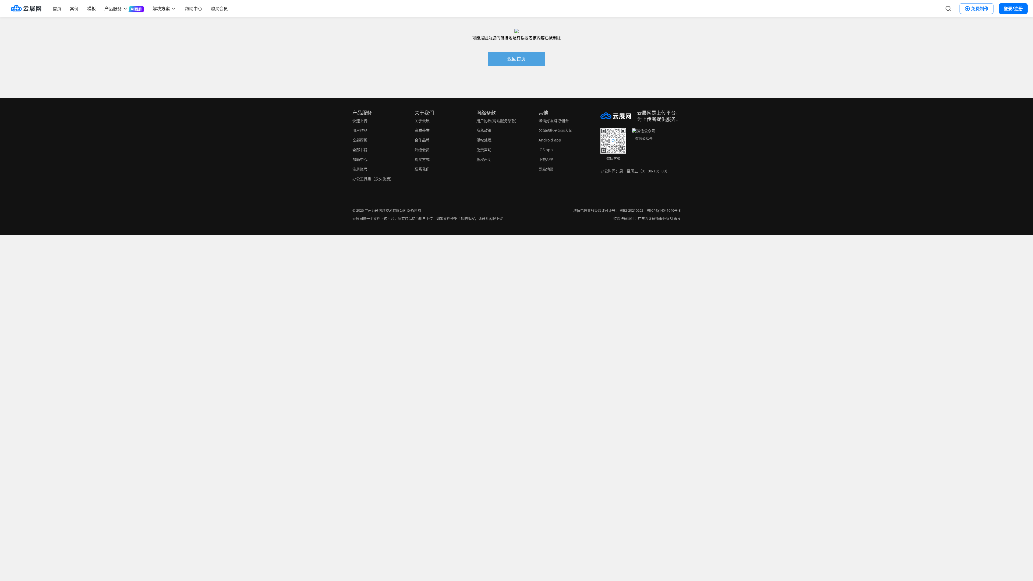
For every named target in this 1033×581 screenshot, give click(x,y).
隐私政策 (483, 130)
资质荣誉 (422, 130)
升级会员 (422, 149)
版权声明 (483, 159)
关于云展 (422, 120)
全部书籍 (359, 149)
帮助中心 (193, 9)
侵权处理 (483, 140)
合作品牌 (422, 140)
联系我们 (422, 169)
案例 (74, 9)
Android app (550, 140)
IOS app (546, 149)
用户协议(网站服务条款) (496, 120)
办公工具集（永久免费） (373, 178)
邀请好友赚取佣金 (554, 120)
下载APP (546, 159)
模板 (91, 9)
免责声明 (483, 149)
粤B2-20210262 (631, 210)
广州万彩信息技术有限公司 (385, 210)
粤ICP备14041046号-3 (664, 210)
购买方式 (422, 159)
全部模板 (359, 140)
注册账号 (359, 169)
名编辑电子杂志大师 (555, 130)
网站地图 (546, 169)
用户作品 (359, 130)
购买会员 (219, 9)
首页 (57, 9)
